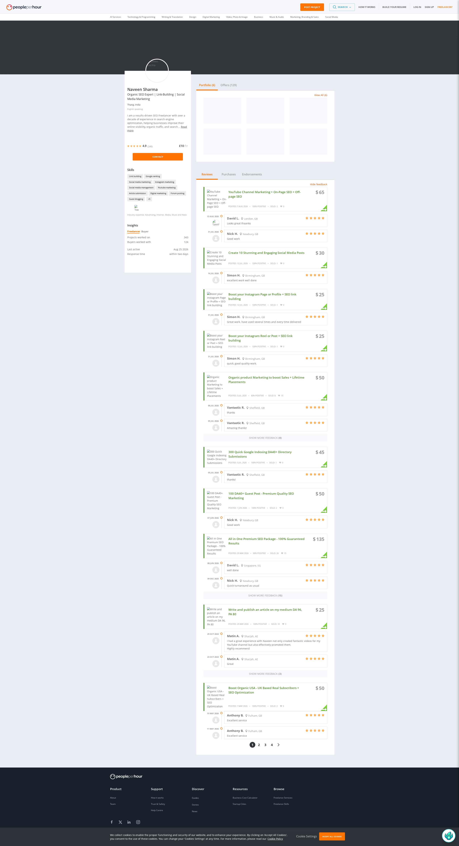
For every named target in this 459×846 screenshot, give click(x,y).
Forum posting (177, 193)
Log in (417, 7)
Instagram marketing (164, 182)
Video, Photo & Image (237, 16)
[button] (342, 7)
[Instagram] (138, 822)
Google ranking (153, 176)
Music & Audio (276, 16)
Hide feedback (318, 184)
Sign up (429, 7)
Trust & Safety (158, 804)
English (130, 109)
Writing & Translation (172, 16)
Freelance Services (283, 797)
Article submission (137, 193)
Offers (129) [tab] (229, 85)
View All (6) (320, 95)
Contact (157, 156)
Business (258, 16)
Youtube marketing (167, 187)
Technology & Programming (141, 16)
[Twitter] (121, 822)
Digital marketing (158, 193)
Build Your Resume (394, 7)
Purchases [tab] (229, 174)
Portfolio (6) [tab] (207, 85)
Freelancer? (445, 7)
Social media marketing (140, 182)
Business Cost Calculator (245, 797)
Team (113, 804)
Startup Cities (239, 804)
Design (192, 16)
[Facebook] (112, 822)
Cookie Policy (275, 838)
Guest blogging (136, 199)
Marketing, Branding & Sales (304, 16)
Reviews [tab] (207, 174)
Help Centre (157, 810)
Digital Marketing (211, 16)
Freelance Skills (281, 804)
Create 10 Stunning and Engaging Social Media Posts (266, 253)
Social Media (331, 16)
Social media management (141, 187)
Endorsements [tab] (252, 174)
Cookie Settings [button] (306, 836)
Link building (135, 176)
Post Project (312, 7)
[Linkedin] (129, 822)
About (113, 797)
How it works (366, 7)
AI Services (115, 16)
